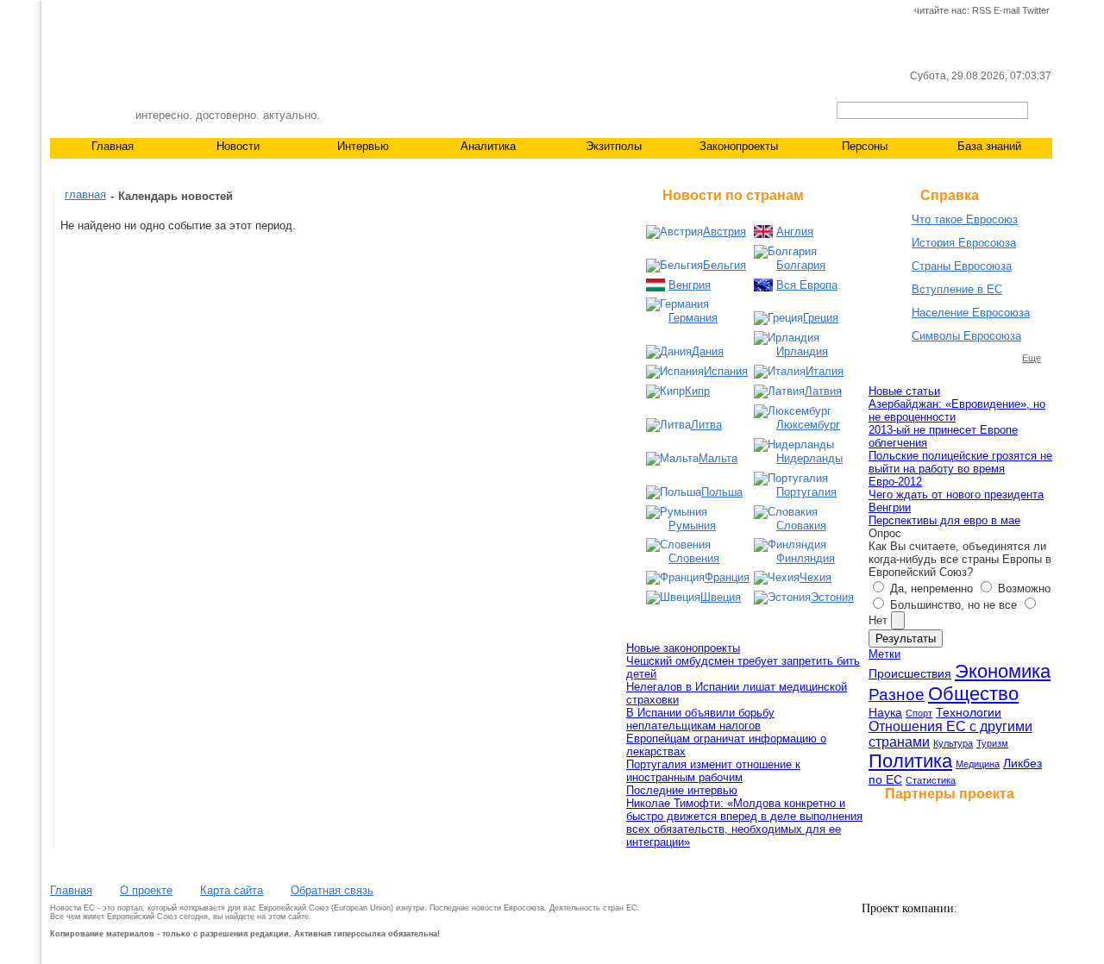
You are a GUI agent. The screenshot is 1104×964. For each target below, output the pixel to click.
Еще (1031, 358)
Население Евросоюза (971, 312)
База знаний (989, 146)
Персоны (865, 146)
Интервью (363, 146)
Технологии (968, 712)
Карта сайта (231, 890)
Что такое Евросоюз (965, 219)
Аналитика (488, 146)
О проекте (146, 890)
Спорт (919, 713)
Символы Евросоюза (966, 335)
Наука (885, 712)
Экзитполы (614, 146)
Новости (238, 146)
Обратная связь (332, 890)
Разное (897, 694)
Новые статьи (904, 391)
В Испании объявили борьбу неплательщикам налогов (700, 719)
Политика (910, 761)
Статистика (931, 780)
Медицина (978, 764)
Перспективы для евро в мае (944, 520)
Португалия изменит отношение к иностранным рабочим (713, 771)
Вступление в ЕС (957, 289)
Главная (112, 146)
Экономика (1003, 671)
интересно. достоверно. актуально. (227, 115)
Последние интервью (681, 790)
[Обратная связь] (88, 11)
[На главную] (59, 11)
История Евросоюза (964, 242)
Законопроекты (738, 146)
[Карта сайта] (117, 11)
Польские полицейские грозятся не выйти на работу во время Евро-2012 (960, 468)
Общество (973, 693)
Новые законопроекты (683, 648)
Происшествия (910, 673)
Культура (953, 743)
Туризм (992, 743)
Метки (884, 654)
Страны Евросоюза (962, 266)
